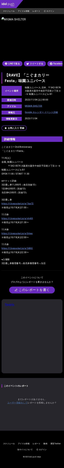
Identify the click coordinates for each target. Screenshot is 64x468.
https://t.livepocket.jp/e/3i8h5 (17, 248)
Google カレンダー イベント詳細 (41, 112)
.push (8, 4)
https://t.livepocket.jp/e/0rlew (17, 233)
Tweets (9, 304)
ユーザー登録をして (17, 402)
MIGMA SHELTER (33, 106)
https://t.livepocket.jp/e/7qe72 (18, 203)
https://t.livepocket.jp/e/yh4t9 (17, 218)
